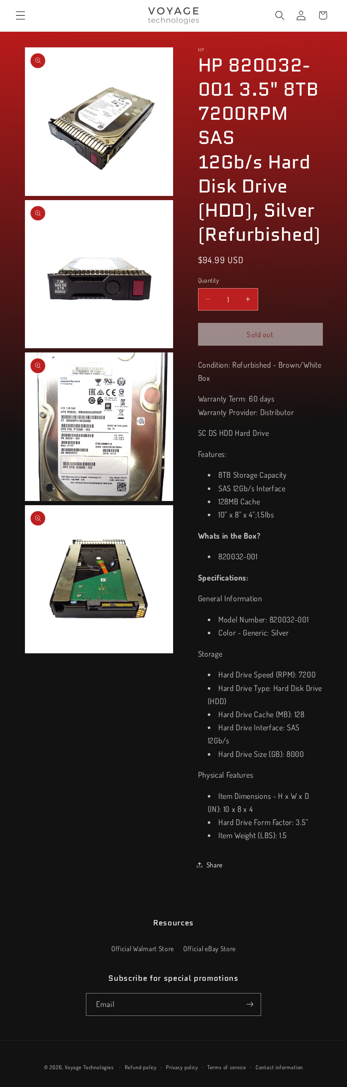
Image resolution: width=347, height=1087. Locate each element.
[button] (20, 15)
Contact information (279, 1067)
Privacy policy (182, 1067)
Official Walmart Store (142, 948)
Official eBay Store (209, 948)
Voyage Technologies (89, 1067)
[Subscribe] (250, 1004)
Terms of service (226, 1067)
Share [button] (215, 864)
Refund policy (141, 1067)
